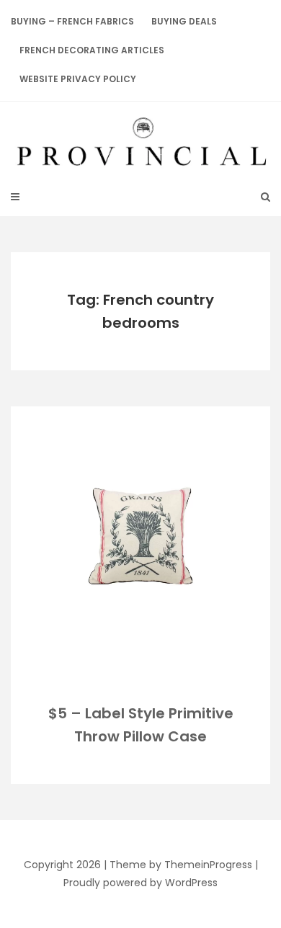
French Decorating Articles (91, 50)
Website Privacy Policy (77, 79)
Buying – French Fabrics (72, 21)
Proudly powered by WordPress (140, 882)
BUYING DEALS (184, 21)
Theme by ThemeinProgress (181, 864)
